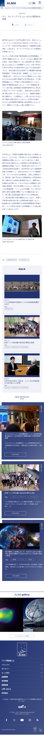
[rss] (38, 720)
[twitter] (14, 720)
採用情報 (5, 681)
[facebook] (6, 720)
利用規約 (5, 693)
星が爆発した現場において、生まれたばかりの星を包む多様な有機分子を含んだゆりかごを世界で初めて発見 (23, 554)
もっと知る (6, 673)
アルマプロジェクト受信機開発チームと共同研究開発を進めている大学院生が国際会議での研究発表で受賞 (23, 436)
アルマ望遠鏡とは (8, 660)
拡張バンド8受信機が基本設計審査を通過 (19, 493)
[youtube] (22, 720)
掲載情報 (5, 685)
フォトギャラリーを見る (22, 636)
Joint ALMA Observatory (8, 729)
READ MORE (15, 454)
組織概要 (5, 677)
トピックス (6, 665)
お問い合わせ (6, 689)
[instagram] (30, 720)
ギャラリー (6, 669)
